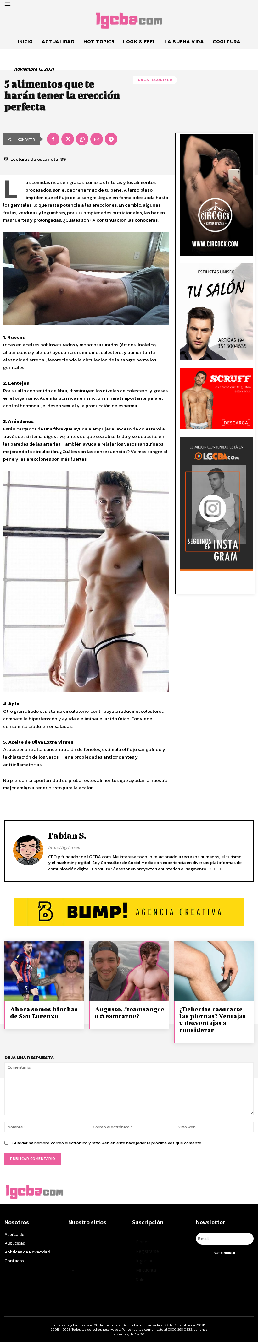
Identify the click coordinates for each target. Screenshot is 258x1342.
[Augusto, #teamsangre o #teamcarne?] (129, 971)
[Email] (96, 139)
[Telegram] (111, 139)
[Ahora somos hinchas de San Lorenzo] (44, 971)
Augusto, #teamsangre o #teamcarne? (129, 1012)
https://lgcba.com (64, 848)
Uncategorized (155, 79)
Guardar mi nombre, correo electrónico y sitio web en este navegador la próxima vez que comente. (107, 1143)
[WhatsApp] (82, 139)
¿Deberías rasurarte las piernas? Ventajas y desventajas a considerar (212, 1019)
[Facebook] (53, 139)
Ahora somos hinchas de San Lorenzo (44, 1012)
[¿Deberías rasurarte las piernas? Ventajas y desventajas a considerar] (214, 971)
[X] (67, 139)
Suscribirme (225, 1252)
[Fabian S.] (28, 851)
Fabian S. (67, 835)
